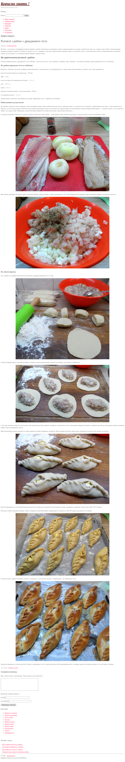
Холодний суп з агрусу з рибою (12, 749)
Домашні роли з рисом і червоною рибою (15, 752)
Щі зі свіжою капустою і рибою (12, 744)
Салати (7, 730)
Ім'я (2, 697)
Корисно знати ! (15, 3)
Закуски (7, 719)
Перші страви (9, 726)
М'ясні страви (9, 724)
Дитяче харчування (11, 715)
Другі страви (9, 717)
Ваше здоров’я (9, 19)
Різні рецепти (9, 728)
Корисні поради (10, 722)
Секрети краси (9, 21)
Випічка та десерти (13, 668)
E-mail (3, 701)
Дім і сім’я (8, 30)
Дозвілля (8, 26)
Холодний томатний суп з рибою (12, 747)
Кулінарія (8, 23)
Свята (7, 28)
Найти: (3, 15)
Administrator (11, 756)
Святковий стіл (9, 733)
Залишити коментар (12, 45)
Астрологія (8, 32)
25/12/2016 (3, 45)
